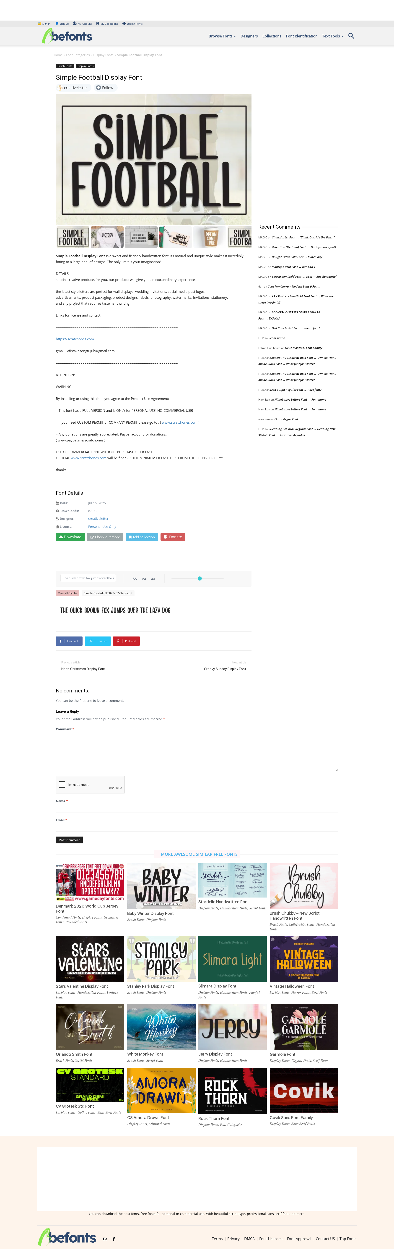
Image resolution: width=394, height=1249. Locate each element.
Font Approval (299, 1239)
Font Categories (78, 55)
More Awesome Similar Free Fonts (199, 854)
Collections (271, 36)
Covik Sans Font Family (291, 1117)
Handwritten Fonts (233, 908)
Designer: (67, 518)
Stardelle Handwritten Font (223, 901)
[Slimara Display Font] (232, 958)
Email (61, 820)
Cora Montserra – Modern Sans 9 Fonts (294, 286)
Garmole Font (283, 1054)
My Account (85, 23)
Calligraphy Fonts (302, 924)
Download (72, 536)
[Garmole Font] (304, 1027)
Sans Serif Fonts (109, 1112)
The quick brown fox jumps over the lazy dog (115, 610)
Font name (277, 338)
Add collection (144, 537)
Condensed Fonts (68, 917)
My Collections (109, 23)
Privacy (233, 1239)
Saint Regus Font (286, 419)
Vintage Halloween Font (292, 986)
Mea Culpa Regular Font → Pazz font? (295, 390)
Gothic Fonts (87, 1112)
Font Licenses (271, 1239)
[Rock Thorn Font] (232, 1090)
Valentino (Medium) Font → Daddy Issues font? (304, 247)
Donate (175, 536)
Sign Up (62, 23)
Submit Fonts (135, 23)
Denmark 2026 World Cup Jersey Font (87, 909)
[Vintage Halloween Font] (304, 958)
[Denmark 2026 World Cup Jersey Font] (90, 882)
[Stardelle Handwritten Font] (232, 880)
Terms (217, 1239)
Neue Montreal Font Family (303, 348)
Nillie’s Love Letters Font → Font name (300, 399)
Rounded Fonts (76, 922)
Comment (65, 729)
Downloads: (69, 511)
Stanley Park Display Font (150, 986)
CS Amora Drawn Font (148, 1117)
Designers (249, 36)
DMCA (249, 1239)
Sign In (44, 23)
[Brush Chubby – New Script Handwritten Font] (304, 886)
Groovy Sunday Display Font (225, 669)
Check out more (107, 537)
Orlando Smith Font (74, 1054)
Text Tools (331, 36)
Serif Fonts (319, 992)
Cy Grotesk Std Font (75, 1106)
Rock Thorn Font (214, 1118)
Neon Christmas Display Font (83, 669)
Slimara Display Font (217, 986)
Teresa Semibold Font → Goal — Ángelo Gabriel (304, 277)
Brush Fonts (65, 66)
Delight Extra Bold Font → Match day (297, 257)
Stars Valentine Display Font (82, 986)
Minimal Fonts (159, 1124)
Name (62, 801)
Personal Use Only (102, 526)
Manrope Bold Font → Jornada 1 (293, 267)
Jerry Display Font (215, 1054)
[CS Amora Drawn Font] (161, 1090)
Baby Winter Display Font (150, 913)
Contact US (325, 1239)
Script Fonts (258, 908)
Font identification (302, 36)
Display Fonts (103, 55)
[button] (351, 37)
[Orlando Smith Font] (90, 1027)
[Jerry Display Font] (232, 1027)
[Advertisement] (292, 139)
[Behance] (105, 1239)
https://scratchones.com (75, 339)
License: (66, 526)
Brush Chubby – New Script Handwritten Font (295, 916)
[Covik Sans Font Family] (304, 1090)
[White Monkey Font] (161, 1027)
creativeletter (98, 518)
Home (58, 55)
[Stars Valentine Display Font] (90, 958)
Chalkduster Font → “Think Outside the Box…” (303, 237)
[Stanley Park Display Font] (161, 958)
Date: (64, 503)
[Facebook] (114, 1239)
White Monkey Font (145, 1054)
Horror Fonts (300, 992)
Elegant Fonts (301, 1060)
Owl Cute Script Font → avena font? (296, 328)
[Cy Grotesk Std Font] (90, 1084)
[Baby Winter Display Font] (161, 886)
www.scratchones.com (179, 422)
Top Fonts (348, 1239)
